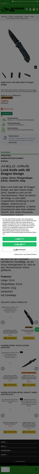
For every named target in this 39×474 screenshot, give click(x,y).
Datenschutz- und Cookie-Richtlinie (25, 254)
